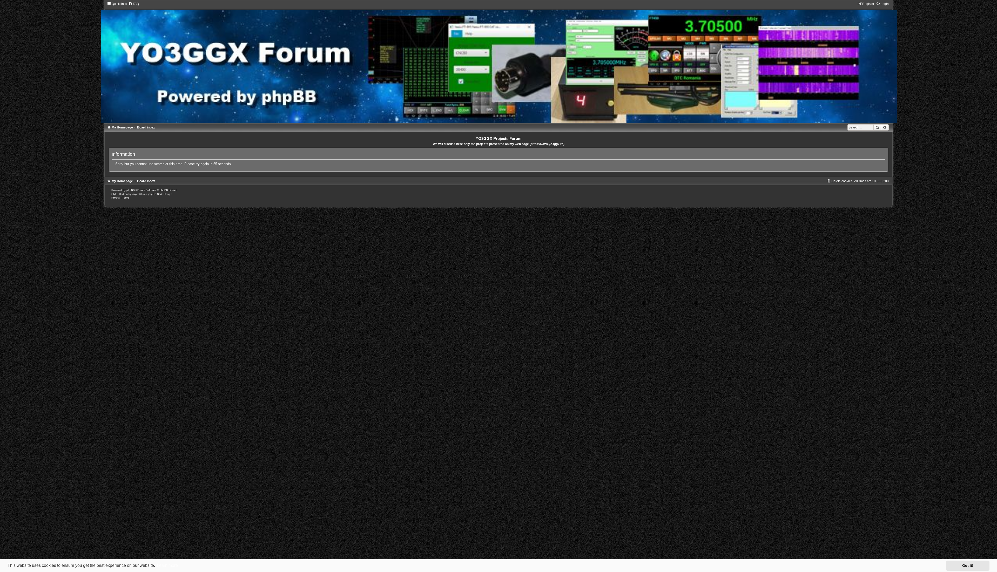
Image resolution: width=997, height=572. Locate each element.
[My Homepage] (498, 62)
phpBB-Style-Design (160, 194)
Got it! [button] (967, 565)
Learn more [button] (167, 565)
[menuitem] (133, 4)
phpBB (130, 190)
